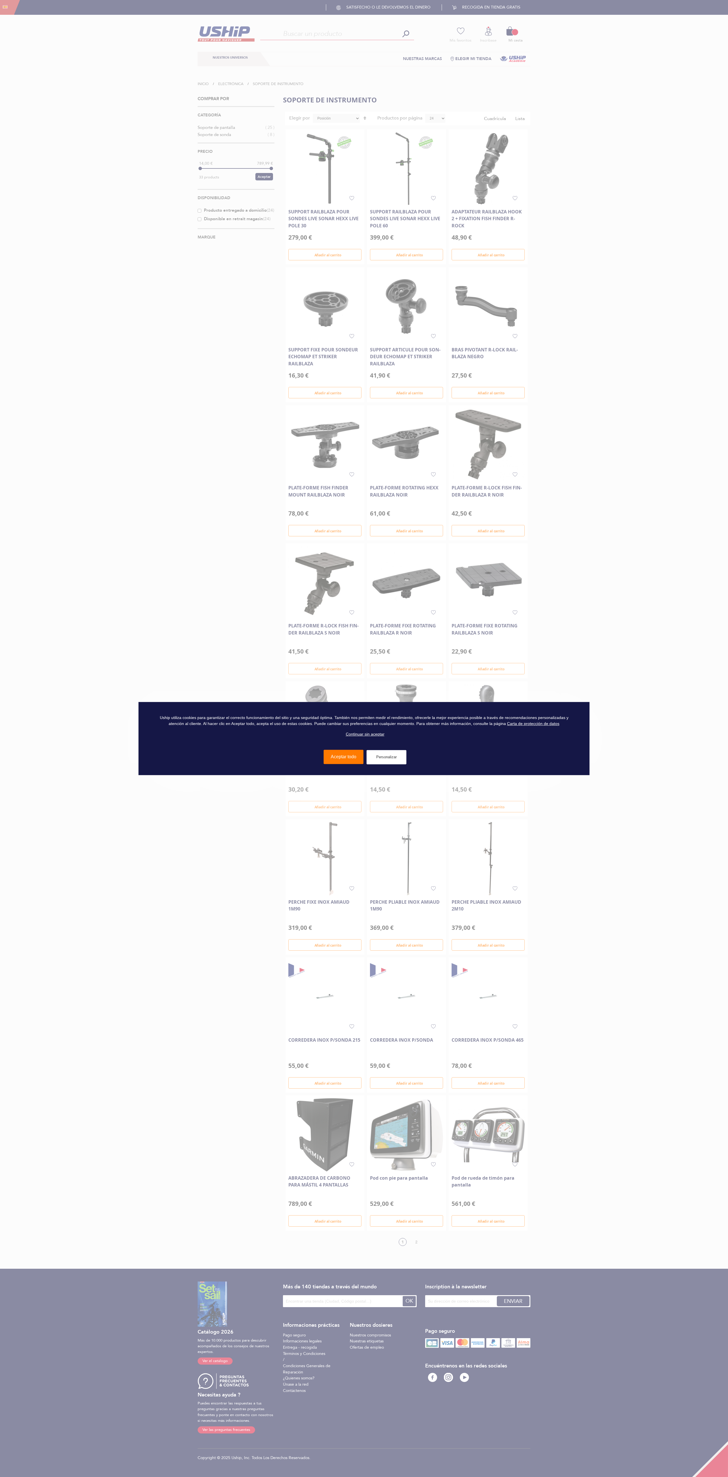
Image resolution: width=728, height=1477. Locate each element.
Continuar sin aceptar (365, 734)
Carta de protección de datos (533, 723)
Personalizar (386, 757)
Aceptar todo (343, 756)
